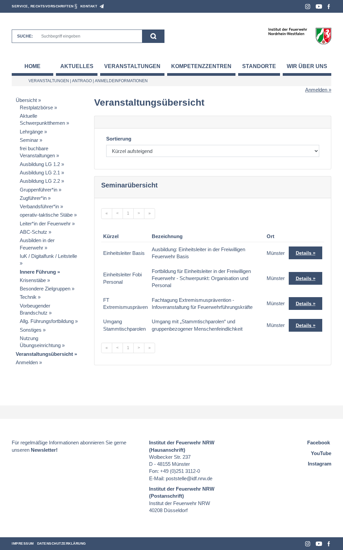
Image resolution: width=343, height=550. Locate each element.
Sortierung (118, 139)
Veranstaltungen (132, 66)
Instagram (307, 6)
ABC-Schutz (33, 232)
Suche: (25, 36)
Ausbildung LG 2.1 (40, 172)
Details (304, 253)
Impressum (23, 543)
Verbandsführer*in (39, 206)
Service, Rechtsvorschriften (43, 6)
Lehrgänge (31, 131)
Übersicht (26, 100)
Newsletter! (44, 450)
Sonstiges (31, 330)
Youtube (319, 6)
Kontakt (88, 6)
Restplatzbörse (36, 107)
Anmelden (316, 90)
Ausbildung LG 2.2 (40, 181)
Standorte (259, 66)
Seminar (29, 140)
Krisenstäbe (33, 280)
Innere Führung (38, 272)
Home (32, 66)
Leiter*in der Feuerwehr (45, 223)
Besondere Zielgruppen (45, 288)
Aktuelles (76, 66)
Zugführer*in (33, 198)
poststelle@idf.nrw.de (189, 478)
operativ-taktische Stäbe (46, 215)
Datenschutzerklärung (61, 543)
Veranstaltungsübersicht (44, 354)
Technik (28, 297)
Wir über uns (307, 66)
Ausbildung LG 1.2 (40, 164)
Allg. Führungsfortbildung (47, 321)
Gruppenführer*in (38, 189)
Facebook (328, 6)
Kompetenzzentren (201, 66)
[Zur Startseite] (299, 36)
